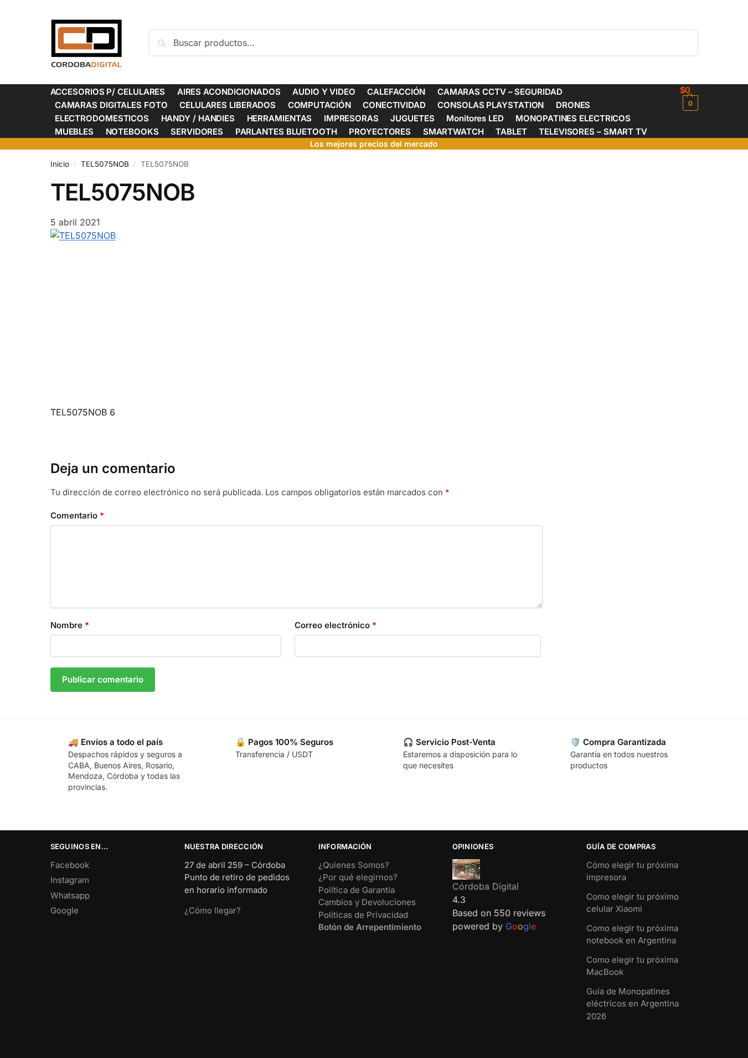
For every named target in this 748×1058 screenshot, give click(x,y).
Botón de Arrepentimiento (369, 927)
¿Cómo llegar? (212, 910)
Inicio (59, 164)
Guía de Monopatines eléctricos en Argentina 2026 (632, 1003)
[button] (689, 98)
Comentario (77, 515)
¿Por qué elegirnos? (358, 877)
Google (64, 910)
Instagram (69, 880)
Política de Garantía (356, 890)
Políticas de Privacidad (363, 915)
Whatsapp (70, 895)
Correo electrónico (335, 625)
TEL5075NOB (105, 164)
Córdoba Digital (485, 886)
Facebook (69, 865)
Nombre (69, 625)
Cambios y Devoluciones (367, 902)
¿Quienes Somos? (353, 865)
